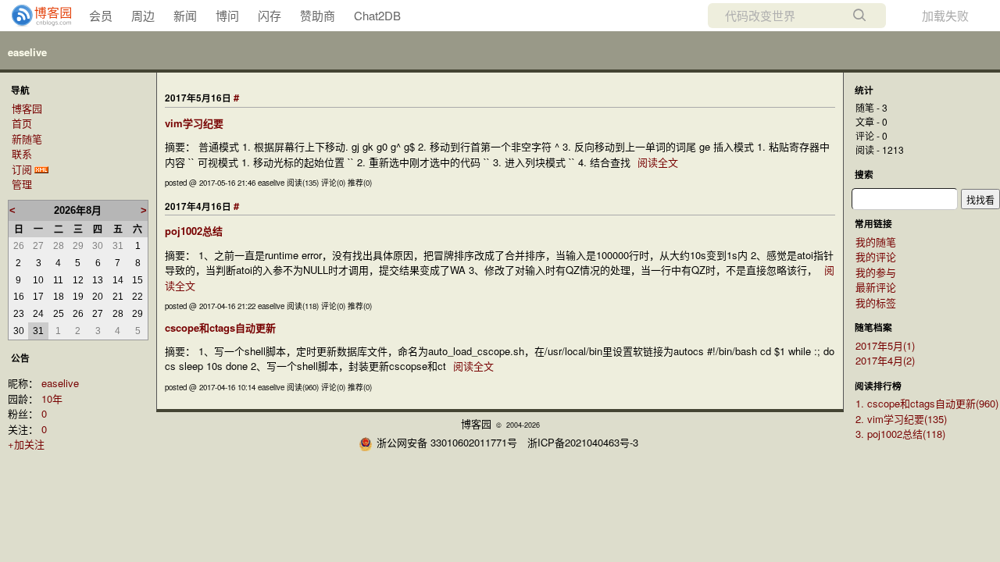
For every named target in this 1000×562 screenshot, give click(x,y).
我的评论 (875, 256)
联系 (22, 153)
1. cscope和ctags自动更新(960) (926, 403)
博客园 (27, 108)
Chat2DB (377, 15)
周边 (143, 15)
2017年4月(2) (885, 360)
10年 (51, 398)
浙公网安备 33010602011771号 (447, 442)
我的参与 (875, 272)
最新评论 (875, 286)
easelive (27, 51)
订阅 (22, 169)
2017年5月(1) (885, 345)
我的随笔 (875, 241)
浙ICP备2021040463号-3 (582, 442)
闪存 (269, 15)
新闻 (185, 15)
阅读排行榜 (878, 386)
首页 (22, 123)
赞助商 (317, 15)
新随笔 (27, 138)
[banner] (35, 16)
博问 (227, 15)
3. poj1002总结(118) (900, 433)
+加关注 (26, 443)
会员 (100, 15)
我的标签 (875, 302)
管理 (22, 183)
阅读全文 (658, 162)
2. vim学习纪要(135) (901, 418)
